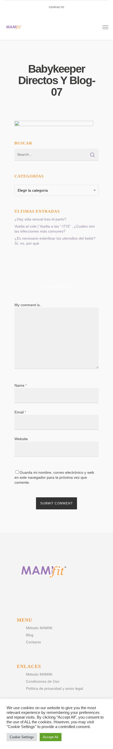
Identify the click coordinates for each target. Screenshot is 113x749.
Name (20, 385)
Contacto (33, 642)
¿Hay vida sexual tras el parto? (40, 219)
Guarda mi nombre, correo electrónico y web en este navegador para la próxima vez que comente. (54, 477)
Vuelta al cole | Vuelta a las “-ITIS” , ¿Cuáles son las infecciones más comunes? (54, 228)
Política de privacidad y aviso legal (54, 688)
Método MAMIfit (39, 628)
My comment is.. (28, 305)
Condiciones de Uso (42, 681)
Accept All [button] (50, 737)
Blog (29, 635)
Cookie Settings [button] (22, 737)
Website (21, 439)
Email (20, 412)
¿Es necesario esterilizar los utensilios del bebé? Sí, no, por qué (54, 240)
